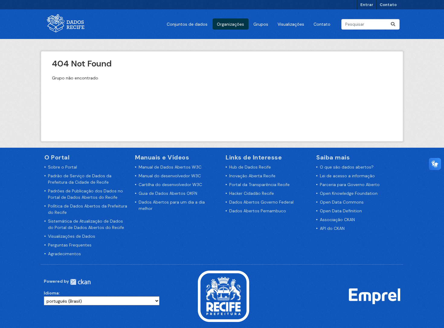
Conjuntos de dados (187, 24)
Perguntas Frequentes (70, 245)
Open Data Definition (341, 211)
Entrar (366, 4)
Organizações (230, 24)
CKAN (80, 282)
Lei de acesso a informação (347, 175)
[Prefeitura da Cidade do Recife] (223, 296)
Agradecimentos (64, 253)
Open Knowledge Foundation (349, 193)
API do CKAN (332, 228)
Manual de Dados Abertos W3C (170, 167)
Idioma (51, 293)
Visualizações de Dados (71, 236)
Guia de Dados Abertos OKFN (168, 193)
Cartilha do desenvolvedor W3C (170, 184)
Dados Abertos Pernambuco (257, 211)
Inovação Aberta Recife (252, 175)
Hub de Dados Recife (250, 167)
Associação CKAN (337, 219)
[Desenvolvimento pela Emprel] (374, 296)
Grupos (260, 24)
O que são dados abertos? (347, 167)
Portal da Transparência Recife (259, 184)
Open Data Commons (342, 202)
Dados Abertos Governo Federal (261, 202)
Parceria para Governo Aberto (350, 184)
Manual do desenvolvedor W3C (170, 175)
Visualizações (291, 24)
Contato (388, 4)
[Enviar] (393, 24)
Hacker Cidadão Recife (251, 193)
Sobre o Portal (62, 167)
